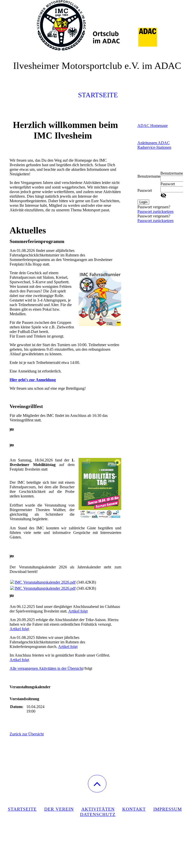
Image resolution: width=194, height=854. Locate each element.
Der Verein (59, 809)
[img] (97, 25)
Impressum (167, 809)
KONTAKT (134, 809)
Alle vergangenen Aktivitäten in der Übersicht (46, 668)
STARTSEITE (22, 809)
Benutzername (148, 176)
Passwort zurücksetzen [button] (155, 211)
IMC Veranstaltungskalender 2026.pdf (45, 582)
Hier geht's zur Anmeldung (33, 380)
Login (143, 202)
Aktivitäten (98, 809)
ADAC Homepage (152, 125)
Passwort (144, 190)
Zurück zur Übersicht (27, 734)
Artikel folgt (78, 611)
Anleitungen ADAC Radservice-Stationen (154, 145)
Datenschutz (97, 814)
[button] (97, 783)
